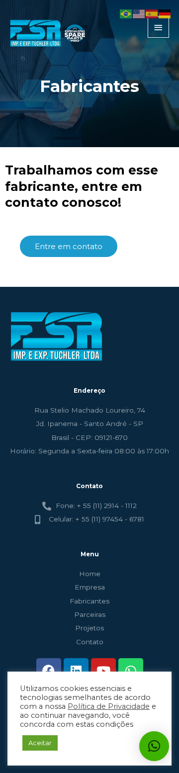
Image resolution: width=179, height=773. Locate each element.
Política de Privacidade (109, 706)
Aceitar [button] (40, 743)
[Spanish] (152, 13)
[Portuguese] (126, 13)
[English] (139, 13)
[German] (165, 13)
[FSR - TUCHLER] (49, 33)
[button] (154, 746)
